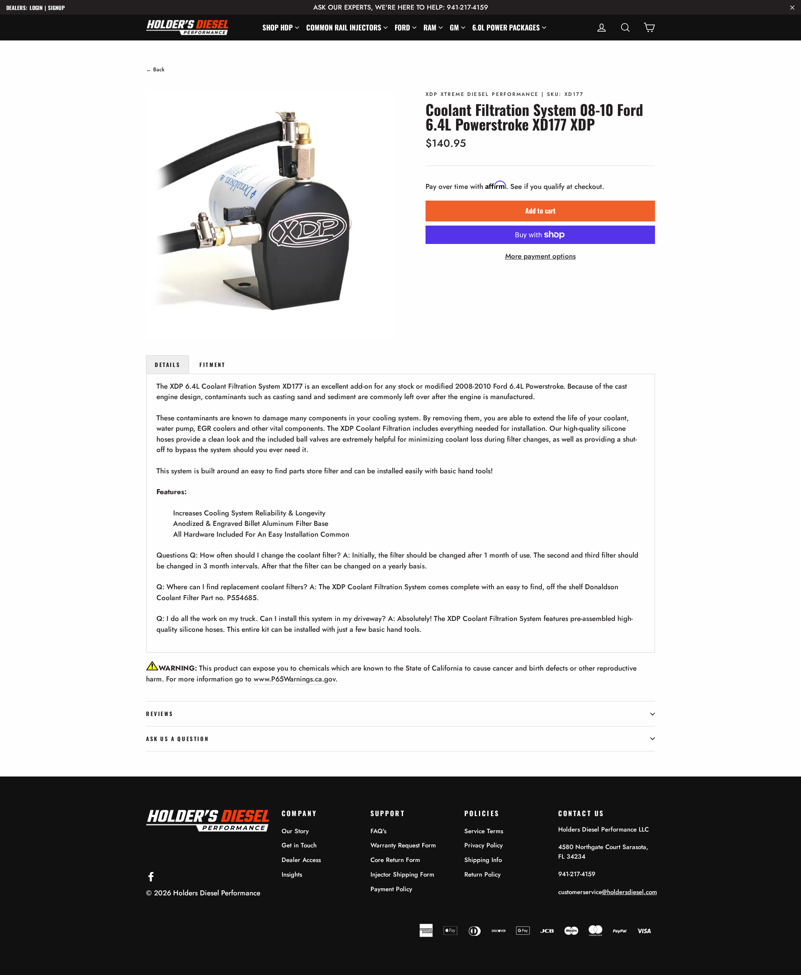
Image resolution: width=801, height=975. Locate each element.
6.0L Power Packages (506, 27)
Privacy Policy (483, 845)
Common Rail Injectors (343, 27)
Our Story (295, 831)
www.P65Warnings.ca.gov (294, 679)
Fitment (212, 364)
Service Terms (483, 831)
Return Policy (482, 874)
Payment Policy (391, 889)
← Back (155, 69)
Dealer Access (301, 859)
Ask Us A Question (177, 738)
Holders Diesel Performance (216, 893)
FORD (402, 27)
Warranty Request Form (403, 845)
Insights (292, 874)
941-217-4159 (576, 874)
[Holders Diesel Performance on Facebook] (151, 876)
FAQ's (378, 831)
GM (454, 27)
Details (167, 364)
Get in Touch (299, 845)
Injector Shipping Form (402, 874)
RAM (429, 27)
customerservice (607, 892)
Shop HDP (277, 27)
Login (36, 8)
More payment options (540, 256)
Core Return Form (395, 859)
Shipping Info (483, 859)
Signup (56, 8)
